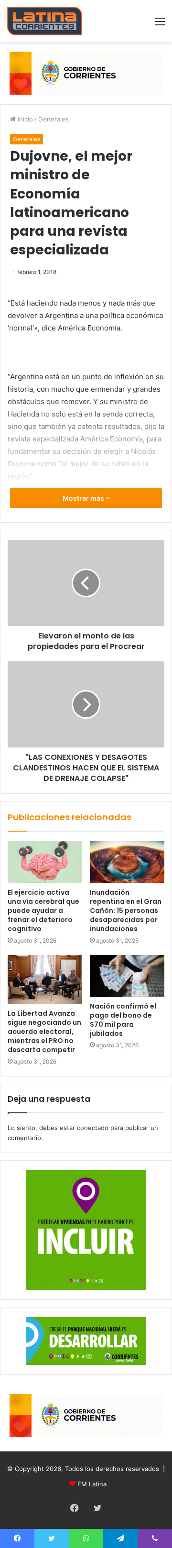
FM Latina (92, 1484)
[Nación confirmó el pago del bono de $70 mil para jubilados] (127, 976)
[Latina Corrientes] (44, 21)
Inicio (24, 119)
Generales (53, 119)
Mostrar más (84, 498)
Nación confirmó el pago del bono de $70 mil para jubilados (123, 1019)
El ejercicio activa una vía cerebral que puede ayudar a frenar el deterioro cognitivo (43, 910)
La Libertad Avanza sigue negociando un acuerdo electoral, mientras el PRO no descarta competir (44, 1031)
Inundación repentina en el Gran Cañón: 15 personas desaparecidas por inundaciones (125, 910)
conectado (92, 1127)
